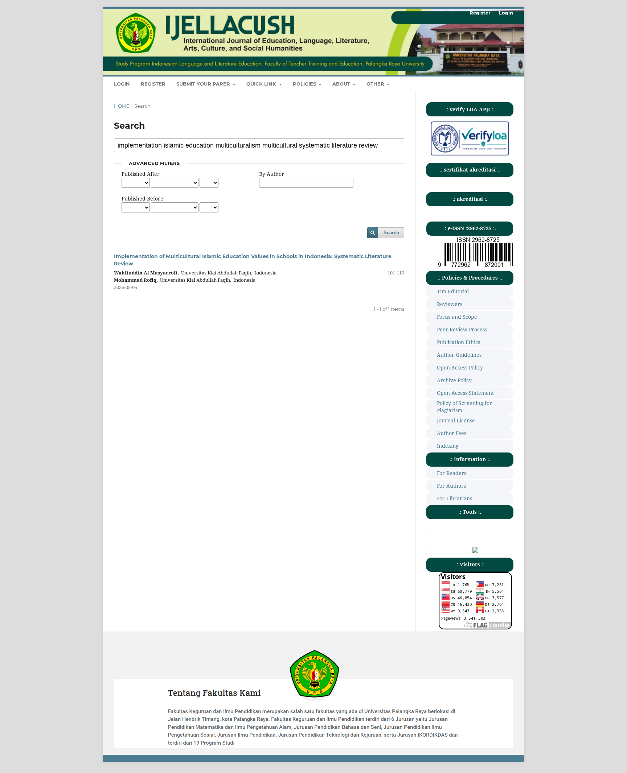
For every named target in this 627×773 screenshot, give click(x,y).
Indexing (448, 445)
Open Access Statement (465, 392)
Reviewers (449, 304)
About (342, 84)
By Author (271, 173)
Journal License (456, 420)
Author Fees (451, 433)
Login (122, 84)
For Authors (451, 485)
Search (391, 232)
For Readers (451, 473)
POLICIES (305, 84)
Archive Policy (454, 380)
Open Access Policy (460, 367)
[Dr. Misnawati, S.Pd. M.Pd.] (475, 550)
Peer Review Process (462, 329)
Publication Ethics (458, 342)
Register (153, 84)
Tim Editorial (453, 291)
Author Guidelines (459, 354)
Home (122, 106)
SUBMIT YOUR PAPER (203, 84)
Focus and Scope (457, 316)
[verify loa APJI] (470, 155)
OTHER (376, 84)
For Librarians (454, 498)
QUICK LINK (262, 84)
